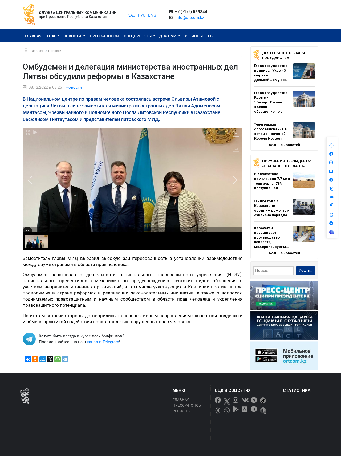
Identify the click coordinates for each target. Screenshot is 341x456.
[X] (50, 359)
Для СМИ (168, 36)
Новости (72, 36)
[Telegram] (65, 359)
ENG (152, 15)
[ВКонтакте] (28, 359)
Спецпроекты (138, 36)
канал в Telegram (103, 342)
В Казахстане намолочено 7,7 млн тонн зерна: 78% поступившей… (272, 181)
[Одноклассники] (35, 359)
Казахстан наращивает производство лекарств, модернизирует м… (271, 237)
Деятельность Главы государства (283, 55)
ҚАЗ (131, 15)
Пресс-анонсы (104, 36)
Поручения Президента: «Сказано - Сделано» (286, 163)
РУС (141, 15)
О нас (51, 36)
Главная (33, 36)
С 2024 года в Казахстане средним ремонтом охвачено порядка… (272, 208)
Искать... (305, 270)
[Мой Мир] (42, 359)
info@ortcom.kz (190, 17)
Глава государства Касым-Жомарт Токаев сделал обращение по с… (270, 102)
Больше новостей (284, 145)
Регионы (194, 36)
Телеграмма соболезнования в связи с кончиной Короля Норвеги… (270, 131)
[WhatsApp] (57, 359)
